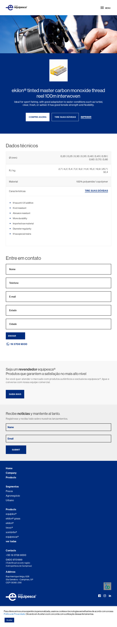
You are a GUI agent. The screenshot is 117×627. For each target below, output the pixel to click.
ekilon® (10, 523)
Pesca (9, 491)
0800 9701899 (14, 559)
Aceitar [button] (9, 620)
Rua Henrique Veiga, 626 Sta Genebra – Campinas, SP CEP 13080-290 (19, 579)
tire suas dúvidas (65, 117)
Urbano (10, 500)
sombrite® (11, 532)
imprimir (86, 117)
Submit (16, 449)
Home (9, 468)
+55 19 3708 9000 (16, 555)
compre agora (37, 117)
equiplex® (11, 513)
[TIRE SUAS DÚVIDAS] (96, 194)
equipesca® (12, 536)
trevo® (9, 527)
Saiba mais (15, 394)
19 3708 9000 (18, 344)
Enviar (12, 336)
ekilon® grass (13, 518)
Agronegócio (13, 495)
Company (11, 472)
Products (11, 477)
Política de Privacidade (14, 614)
